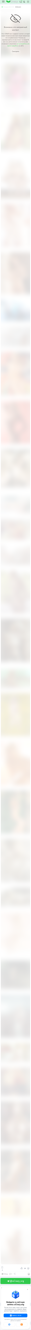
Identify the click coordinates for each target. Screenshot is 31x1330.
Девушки (18, 7)
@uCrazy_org (16, 1281)
